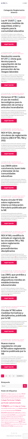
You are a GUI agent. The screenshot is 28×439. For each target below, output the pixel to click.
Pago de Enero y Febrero (10, 418)
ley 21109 (22, 412)
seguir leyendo (9, 44)
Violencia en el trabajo (7, 426)
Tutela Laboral (24, 424)
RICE (20, 422)
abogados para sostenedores (16, 393)
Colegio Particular (8, 400)
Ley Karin (12, 415)
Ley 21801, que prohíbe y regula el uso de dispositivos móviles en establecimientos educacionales (13, 279)
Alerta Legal (17, 16)
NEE (8, 416)
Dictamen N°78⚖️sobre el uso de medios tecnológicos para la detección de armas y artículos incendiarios (13, 102)
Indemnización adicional (13, 412)
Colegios (23, 16)
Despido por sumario (15, 408)
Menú (25, 3)
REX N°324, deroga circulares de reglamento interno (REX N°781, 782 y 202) (14, 136)
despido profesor (23, 408)
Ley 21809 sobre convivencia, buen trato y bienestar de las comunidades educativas (13, 170)
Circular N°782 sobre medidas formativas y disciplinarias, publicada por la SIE (13, 314)
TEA (20, 424)
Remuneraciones (15, 422)
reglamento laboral (8, 422)
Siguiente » (20, 375)
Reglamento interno (8, 18)
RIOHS (7, 424)
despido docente (7, 408)
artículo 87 (7, 397)
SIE (10, 424)
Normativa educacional (14, 416)
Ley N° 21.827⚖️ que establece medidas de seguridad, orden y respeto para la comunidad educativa (12, 25)
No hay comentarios (20, 18)
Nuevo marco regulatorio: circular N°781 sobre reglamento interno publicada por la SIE (13, 348)
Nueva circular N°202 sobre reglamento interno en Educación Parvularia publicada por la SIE (13, 205)
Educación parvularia (11, 410)
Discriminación (3, 410)
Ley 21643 (6, 415)
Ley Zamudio (18, 415)
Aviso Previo (24, 397)
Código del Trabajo (20, 406)
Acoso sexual (8, 396)
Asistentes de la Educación (15, 397)
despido (2, 408)
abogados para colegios (6, 393)
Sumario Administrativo (15, 424)
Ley (2, 18)
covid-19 (11, 406)
